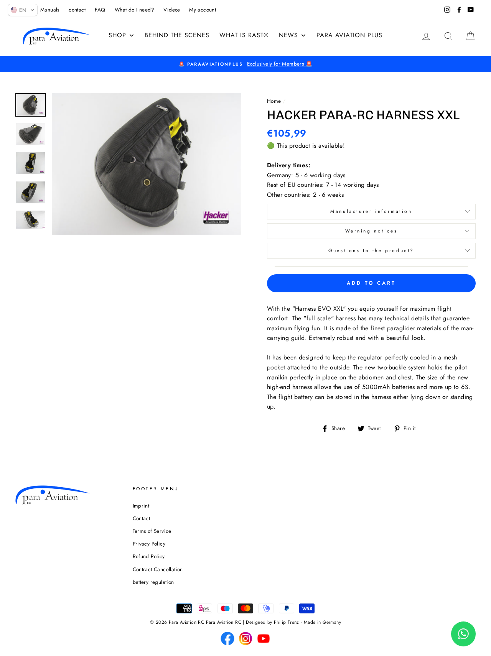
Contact (141, 518)
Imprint (141, 505)
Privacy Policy (149, 543)
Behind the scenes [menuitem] (177, 35)
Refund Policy (149, 556)
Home (274, 101)
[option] (245, 64)
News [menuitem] (288, 35)
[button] (23, 10)
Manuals (49, 9)
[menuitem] (244, 35)
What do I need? (134, 9)
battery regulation (153, 582)
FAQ (100, 9)
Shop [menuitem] (117, 35)
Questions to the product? (371, 250)
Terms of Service (152, 531)
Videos (171, 9)
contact (77, 9)
